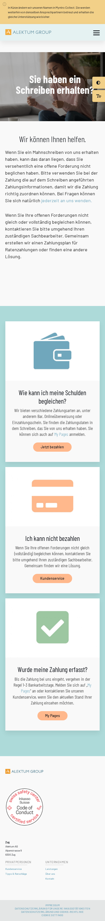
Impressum (52, 905)
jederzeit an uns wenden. (66, 200)
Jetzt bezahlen (52, 447)
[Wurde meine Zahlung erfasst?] (52, 628)
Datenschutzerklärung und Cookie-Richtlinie (52, 911)
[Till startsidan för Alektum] (28, 32)
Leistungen (51, 868)
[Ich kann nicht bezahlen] (52, 496)
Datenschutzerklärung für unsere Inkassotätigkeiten (52, 908)
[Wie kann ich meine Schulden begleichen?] (52, 351)
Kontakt (49, 878)
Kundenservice (52, 578)
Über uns (50, 873)
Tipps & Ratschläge (16, 873)
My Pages (61, 434)
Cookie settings (52, 915)
